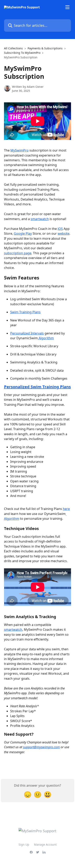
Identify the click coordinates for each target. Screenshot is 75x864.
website (63, 233)
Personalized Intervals (27, 333)
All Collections (13, 48)
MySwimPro (19, 150)
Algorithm (46, 338)
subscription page (17, 253)
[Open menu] (67, 7)
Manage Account (45, 844)
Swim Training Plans (25, 312)
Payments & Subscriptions (45, 48)
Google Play (23, 233)
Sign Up (24, 844)
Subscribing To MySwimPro (22, 53)
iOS (60, 228)
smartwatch (40, 219)
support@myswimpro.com (41, 747)
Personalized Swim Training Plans (37, 386)
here (66, 509)
